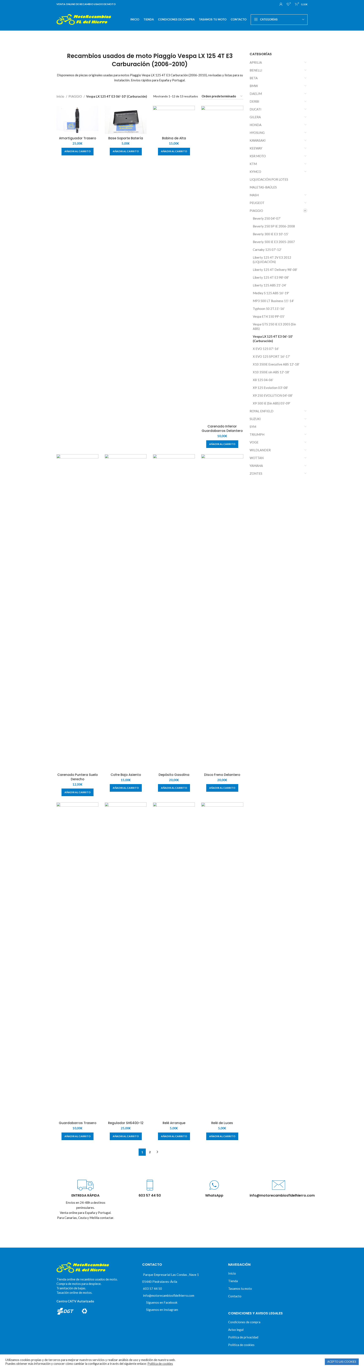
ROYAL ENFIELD (261, 411)
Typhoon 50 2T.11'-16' (269, 308)
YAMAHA (256, 466)
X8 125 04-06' (263, 380)
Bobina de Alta (174, 138)
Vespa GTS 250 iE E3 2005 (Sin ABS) (274, 326)
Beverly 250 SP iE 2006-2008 (274, 226)
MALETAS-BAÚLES (263, 187)
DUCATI (255, 109)
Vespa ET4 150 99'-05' (269, 316)
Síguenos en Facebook (161, 1302)
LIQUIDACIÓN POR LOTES (269, 179)
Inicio (60, 96)
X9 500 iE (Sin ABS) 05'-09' (271, 403)
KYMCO (255, 171)
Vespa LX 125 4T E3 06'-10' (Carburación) (273, 339)
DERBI (254, 101)
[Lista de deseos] (96, 111)
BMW (254, 86)
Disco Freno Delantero (222, 774)
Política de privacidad (243, 1337)
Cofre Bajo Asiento (126, 774)
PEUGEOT (257, 203)
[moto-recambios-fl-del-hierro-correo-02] (278, 1185)
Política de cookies (241, 1345)
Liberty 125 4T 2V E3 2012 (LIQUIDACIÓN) (272, 259)
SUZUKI (255, 419)
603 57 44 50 (152, 1288)
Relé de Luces (222, 1123)
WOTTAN (257, 458)
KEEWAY (256, 148)
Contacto (234, 1296)
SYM (253, 427)
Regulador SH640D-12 (125, 1123)
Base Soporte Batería (125, 138)
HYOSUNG (257, 132)
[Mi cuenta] (281, 4)
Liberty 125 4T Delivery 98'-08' (275, 269)
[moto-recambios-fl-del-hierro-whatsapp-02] (214, 1185)
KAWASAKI (258, 140)
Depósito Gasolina (174, 774)
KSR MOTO (258, 156)
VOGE (254, 442)
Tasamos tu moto (240, 1288)
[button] (78, 151)
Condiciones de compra (244, 1322)
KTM (253, 164)
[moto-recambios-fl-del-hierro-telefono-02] (150, 1185)
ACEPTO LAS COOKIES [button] (341, 1361)
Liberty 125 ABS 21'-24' (269, 285)
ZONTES (256, 473)
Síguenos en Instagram (162, 1309)
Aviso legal (236, 1329)
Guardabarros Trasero (77, 1123)
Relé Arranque (174, 1123)
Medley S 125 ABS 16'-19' (271, 293)
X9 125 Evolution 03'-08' (270, 388)
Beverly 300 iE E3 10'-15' (270, 234)
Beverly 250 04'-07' (267, 218)
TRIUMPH (257, 434)
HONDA (255, 125)
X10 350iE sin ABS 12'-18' (271, 372)
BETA (254, 78)
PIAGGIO (256, 210)
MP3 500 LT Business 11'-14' (273, 301)
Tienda (233, 1281)
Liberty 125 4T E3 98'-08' (271, 277)
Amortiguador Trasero (77, 138)
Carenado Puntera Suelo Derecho (77, 776)
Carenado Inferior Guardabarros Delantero (222, 428)
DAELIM (256, 93)
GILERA (255, 117)
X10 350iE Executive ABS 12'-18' (276, 364)
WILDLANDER (260, 450)
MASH (254, 195)
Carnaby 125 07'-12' (267, 249)
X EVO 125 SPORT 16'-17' (271, 356)
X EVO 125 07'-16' (266, 349)
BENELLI (256, 70)
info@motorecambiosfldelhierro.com (168, 1295)
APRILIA (256, 62)
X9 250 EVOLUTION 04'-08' (273, 395)
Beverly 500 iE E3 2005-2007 (274, 242)
